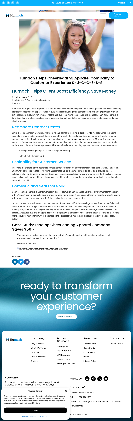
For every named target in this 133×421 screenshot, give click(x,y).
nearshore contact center (80, 139)
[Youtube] (106, 378)
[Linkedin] (8, 2)
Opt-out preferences (29, 416)
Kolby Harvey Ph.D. (23, 97)
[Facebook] (93, 378)
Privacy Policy (42, 416)
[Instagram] (3, 2)
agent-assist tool (48, 213)
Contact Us (117, 338)
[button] (65, 391)
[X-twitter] (12, 2)
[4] (42, 249)
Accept (35, 410)
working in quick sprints (81, 133)
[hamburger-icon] (103, 15)
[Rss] (17, 2)
